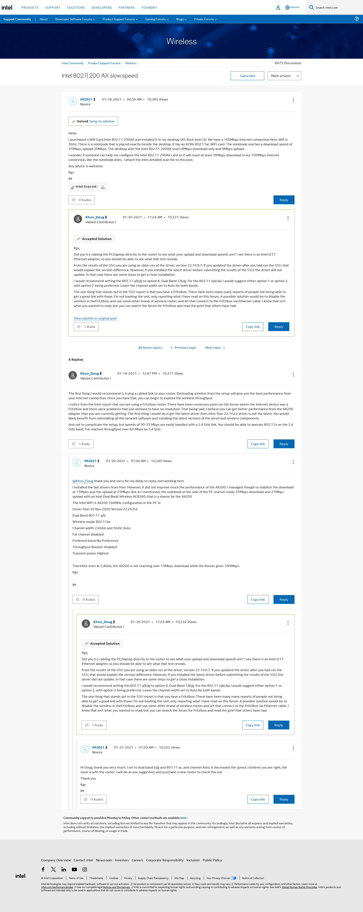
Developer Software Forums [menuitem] (73, 19)
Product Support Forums (104, 63)
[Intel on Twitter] (53, 869)
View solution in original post (95, 318)
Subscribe (247, 75)
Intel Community (73, 63)
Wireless (131, 63)
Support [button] (52, 7)
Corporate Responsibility (165, 860)
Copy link (253, 326)
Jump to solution (95, 121)
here (183, 817)
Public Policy (212, 860)
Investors (122, 860)
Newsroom (104, 860)
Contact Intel (83, 860)
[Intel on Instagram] (84, 869)
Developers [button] (102, 7)
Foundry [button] (149, 7)
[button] (293, 100)
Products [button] (30, 7)
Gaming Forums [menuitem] (155, 19)
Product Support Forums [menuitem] (119, 19)
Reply (284, 199)
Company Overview (56, 860)
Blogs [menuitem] (180, 19)
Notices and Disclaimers (116, 887)
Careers (137, 860)
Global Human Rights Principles (299, 887)
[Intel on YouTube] (74, 869)
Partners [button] (127, 7)
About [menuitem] (44, 19)
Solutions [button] (76, 7)
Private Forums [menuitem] (204, 19)
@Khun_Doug (82, 480)
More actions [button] (281, 75)
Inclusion (193, 860)
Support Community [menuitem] (17, 19)
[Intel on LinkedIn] (63, 869)
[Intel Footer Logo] (21, 875)
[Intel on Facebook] (43, 869)
